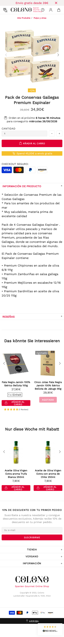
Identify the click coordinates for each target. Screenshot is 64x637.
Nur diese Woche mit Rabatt (32, 429)
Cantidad (8, 128)
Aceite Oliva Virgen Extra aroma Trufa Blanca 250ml (16, 474)
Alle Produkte (23, 18)
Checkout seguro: (15, 164)
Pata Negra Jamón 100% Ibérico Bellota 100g (16, 384)
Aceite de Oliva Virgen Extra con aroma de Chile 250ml (48, 474)
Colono (13, 10)
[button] (16, 410)
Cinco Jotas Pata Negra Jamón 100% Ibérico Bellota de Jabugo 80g (48, 385)
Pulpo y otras (40, 18)
